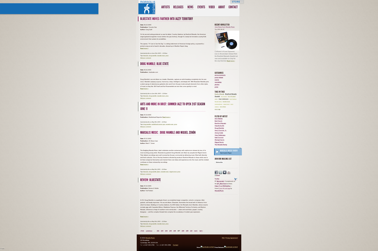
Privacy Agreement (231, 238)
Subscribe (219, 162)
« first (142, 231)
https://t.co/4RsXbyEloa (222, 186)
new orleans (223, 106)
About (221, 7)
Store (236, 1)
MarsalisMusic (219, 191)
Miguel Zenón (219, 142)
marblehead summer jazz (158, 124)
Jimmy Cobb (219, 133)
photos (217, 84)
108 (183, 231)
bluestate (145, 55)
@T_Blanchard (222, 184)
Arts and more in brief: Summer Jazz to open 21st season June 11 (172, 106)
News (190, 7)
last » (201, 231)
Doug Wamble (219, 128)
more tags (217, 109)
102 (158, 231)
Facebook (216, 172)
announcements (220, 75)
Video (212, 7)
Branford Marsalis (219, 94)
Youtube (229, 172)
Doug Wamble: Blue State (154, 64)
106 (174, 231)
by (231, 188)
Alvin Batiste (219, 119)
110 (191, 231)
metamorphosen (218, 104)
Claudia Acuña (219, 126)
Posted (217, 188)
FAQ (223, 238)
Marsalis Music (147, 7)
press (167, 55)
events (217, 80)
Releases (178, 7)
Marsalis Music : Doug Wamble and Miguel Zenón (168, 132)
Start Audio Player (226, 153)
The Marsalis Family (221, 145)
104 (166, 231)
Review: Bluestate (150, 180)
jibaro (158, 171)
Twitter (220, 172)
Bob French (218, 121)
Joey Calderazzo (223, 99)
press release (219, 77)
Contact (233, 7)
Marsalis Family (218, 101)
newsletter (218, 82)
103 (162, 231)
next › (196, 231)
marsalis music (161, 55)
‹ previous (149, 231)
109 (187, 231)
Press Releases (219, 247)
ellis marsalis (224, 96)
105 (170, 231)
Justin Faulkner (233, 99)
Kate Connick (219, 137)
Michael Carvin (219, 140)
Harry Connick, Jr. (221, 130)
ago (224, 188)
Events (201, 7)
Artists (165, 7)
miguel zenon (173, 171)
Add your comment (145, 58)
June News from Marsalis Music (225, 27)
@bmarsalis (220, 181)
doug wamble (153, 55)
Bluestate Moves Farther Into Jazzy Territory (166, 19)
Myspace (225, 172)
